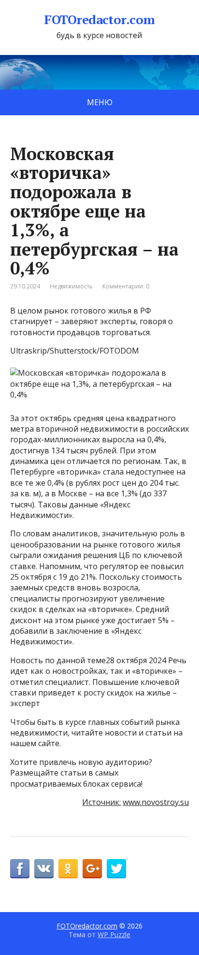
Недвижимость (71, 286)
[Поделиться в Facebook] (19, 868)
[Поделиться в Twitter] (116, 868)
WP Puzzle (114, 934)
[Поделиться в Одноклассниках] (68, 868)
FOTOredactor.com (99, 19)
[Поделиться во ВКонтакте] (44, 868)
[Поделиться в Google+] (92, 868)
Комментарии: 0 (125, 286)
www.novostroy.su (156, 802)
